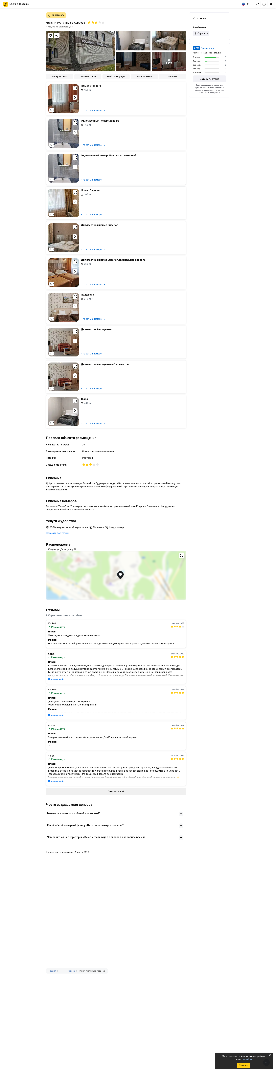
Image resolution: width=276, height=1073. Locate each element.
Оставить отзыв (209, 78)
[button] (257, 4)
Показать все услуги (57, 533)
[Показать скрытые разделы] (62, 971)
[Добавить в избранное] (50, 35)
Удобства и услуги (116, 76)
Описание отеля (88, 76)
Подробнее (247, 1059)
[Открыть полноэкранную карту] (116, 575)
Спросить (203, 33)
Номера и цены (59, 76)
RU (247, 4)
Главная (52, 971)
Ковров (71, 971)
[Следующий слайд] (75, 97)
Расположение (144, 76)
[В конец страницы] (266, 1062)
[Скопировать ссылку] (57, 35)
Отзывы (172, 76)
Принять (243, 1065)
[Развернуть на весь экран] (75, 88)
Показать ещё (56, 679)
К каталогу (58, 15)
